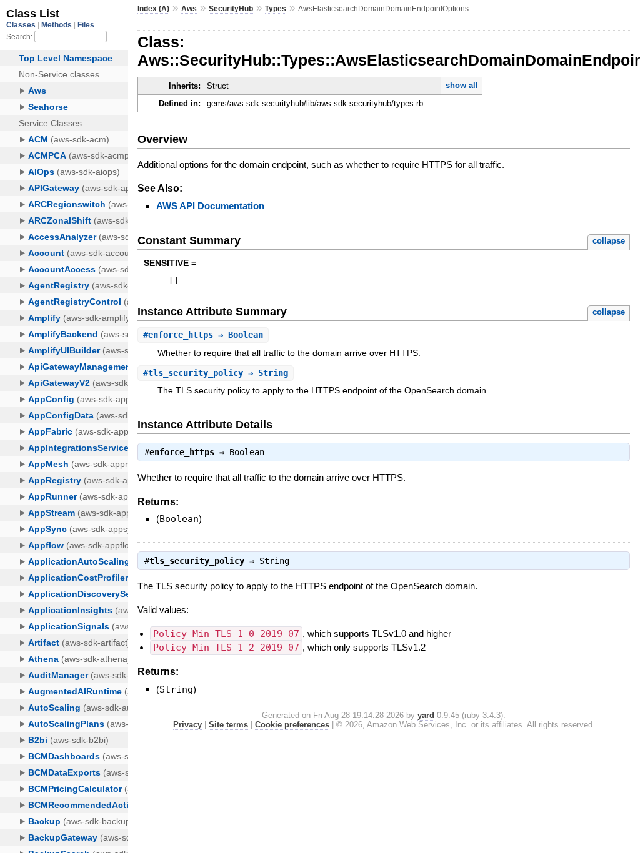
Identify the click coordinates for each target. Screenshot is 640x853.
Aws (189, 8)
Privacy (187, 724)
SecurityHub (231, 8)
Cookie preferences (292, 724)
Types (275, 8)
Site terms (228, 724)
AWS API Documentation (210, 205)
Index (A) (153, 8)
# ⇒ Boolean (203, 335)
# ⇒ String (215, 373)
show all (462, 85)
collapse (608, 240)
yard (426, 715)
